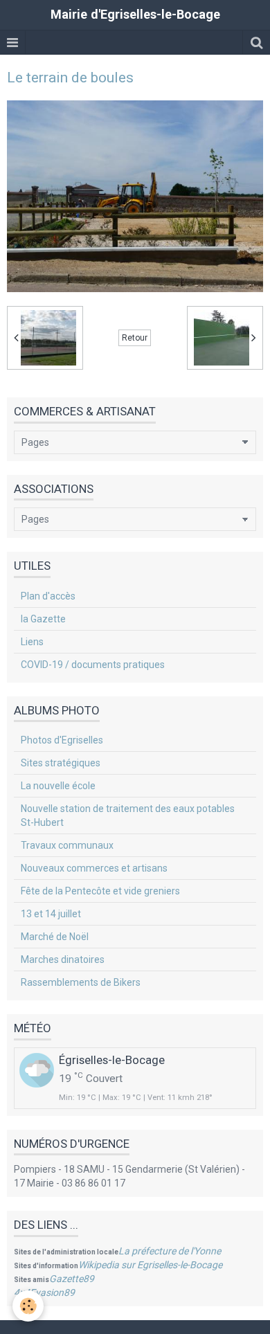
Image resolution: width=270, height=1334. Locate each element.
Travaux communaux (67, 845)
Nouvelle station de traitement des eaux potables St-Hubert (128, 815)
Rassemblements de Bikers (81, 982)
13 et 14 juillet (51, 913)
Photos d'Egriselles (62, 740)
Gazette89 (71, 1278)
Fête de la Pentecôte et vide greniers (100, 890)
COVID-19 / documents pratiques (93, 664)
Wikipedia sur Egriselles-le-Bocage (150, 1264)
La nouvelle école (58, 785)
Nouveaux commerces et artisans (94, 868)
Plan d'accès (48, 596)
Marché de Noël (55, 936)
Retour (134, 338)
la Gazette (43, 618)
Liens (32, 641)
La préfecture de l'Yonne (169, 1250)
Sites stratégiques (60, 762)
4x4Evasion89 (44, 1292)
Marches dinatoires (63, 959)
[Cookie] (28, 1306)
